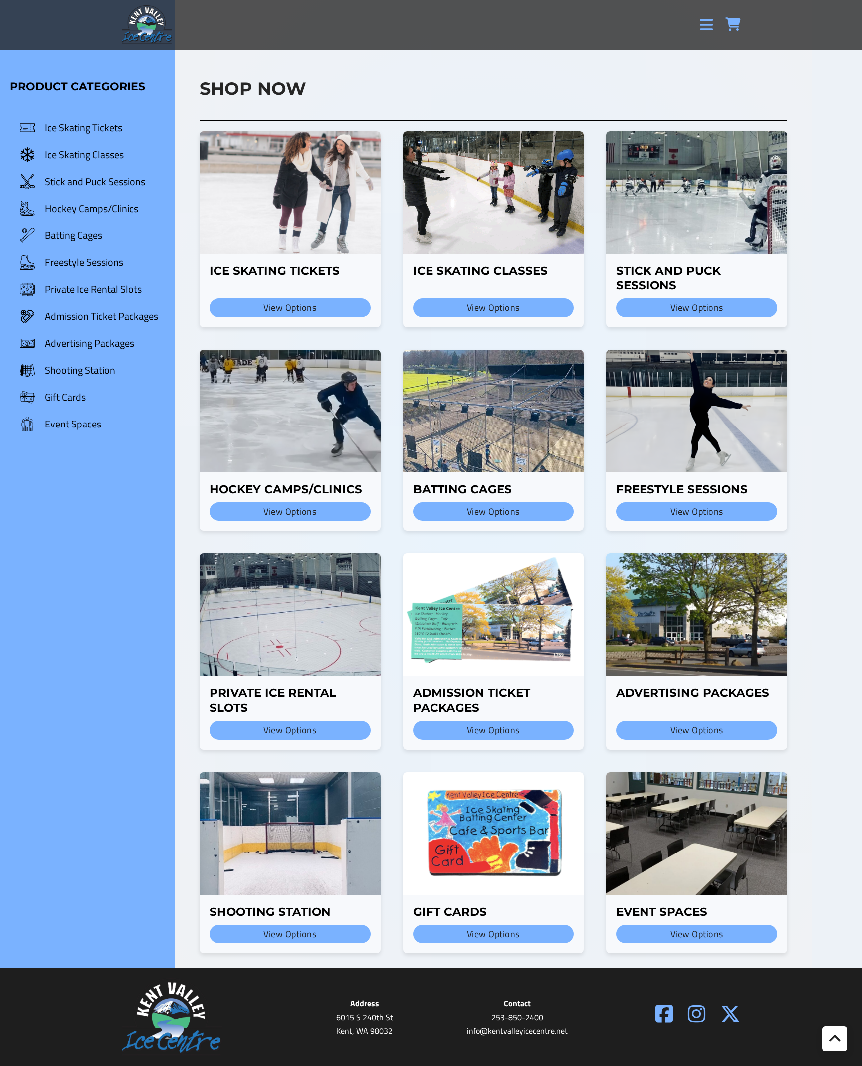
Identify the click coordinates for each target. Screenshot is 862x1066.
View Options (289, 307)
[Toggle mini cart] (732, 24)
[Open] (706, 24)
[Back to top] (834, 1038)
